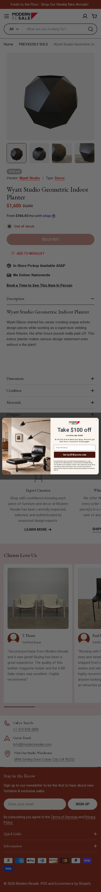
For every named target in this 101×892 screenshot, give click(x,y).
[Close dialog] (96, 420)
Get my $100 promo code (74, 454)
